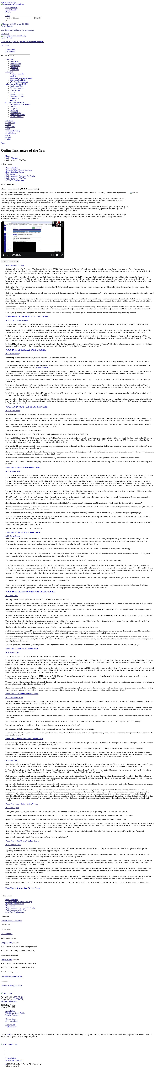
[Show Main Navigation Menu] (6, 20)
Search (37, 18)
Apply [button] (7, 16)
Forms (12, 92)
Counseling (14, 111)
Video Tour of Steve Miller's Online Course (21, 694)
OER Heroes (10, 174)
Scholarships (14, 98)
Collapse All (14, 261)
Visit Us (13, 100)
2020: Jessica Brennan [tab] (13, 536)
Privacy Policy (10, 1058)
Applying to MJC (16, 86)
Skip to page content (8, 2)
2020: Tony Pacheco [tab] (12, 471)
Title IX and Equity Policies (15, 1013)
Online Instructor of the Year (15, 178)
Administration (15, 64)
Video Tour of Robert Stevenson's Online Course (24, 739)
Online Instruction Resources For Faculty (20, 176)
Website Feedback (11, 1015)
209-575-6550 (19, 997)
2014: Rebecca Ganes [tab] (13, 845)
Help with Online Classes (14, 172)
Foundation (14, 68)
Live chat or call (6, 934)
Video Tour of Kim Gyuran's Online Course (22, 841)
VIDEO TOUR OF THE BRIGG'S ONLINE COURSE (26, 317)
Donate (8, 12)
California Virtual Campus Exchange (18, 170)
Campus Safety (15, 66)
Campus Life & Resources (14, 102)
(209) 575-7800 (6, 943)
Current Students (11, 8)
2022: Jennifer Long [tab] (12, 354)
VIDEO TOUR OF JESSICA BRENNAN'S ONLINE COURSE (30, 592)
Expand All (5, 261)
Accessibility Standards (13, 1060)
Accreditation (10, 1011)
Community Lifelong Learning (21, 78)
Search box (9, 18)
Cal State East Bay (41, 367)
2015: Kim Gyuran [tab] (12, 808)
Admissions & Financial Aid (15, 84)
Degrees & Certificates (18, 80)
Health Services (15, 113)
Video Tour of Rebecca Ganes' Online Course (22, 888)
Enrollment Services (17, 88)
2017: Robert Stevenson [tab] (14, 698)
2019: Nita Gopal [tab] (11, 596)
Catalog (13, 76)
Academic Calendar (17, 74)
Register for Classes (17, 96)
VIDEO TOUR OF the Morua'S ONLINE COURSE (25, 350)
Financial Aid (15, 90)
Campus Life (14, 109)
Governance (14, 70)
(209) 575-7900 (6, 960)
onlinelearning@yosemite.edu (11, 976)
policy (9, 1035)
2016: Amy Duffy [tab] (11, 760)
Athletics (13, 107)
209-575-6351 (18, 999)
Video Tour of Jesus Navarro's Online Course (22, 467)
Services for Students (17, 115)
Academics (9, 72)
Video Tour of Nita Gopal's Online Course (21, 649)
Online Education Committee (11, 921)
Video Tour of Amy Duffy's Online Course (21, 804)
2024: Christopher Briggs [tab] (14, 265)
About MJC (9, 60)
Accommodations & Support (20, 104)
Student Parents (11, 1027)
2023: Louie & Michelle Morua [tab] (16, 320)
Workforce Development (19, 82)
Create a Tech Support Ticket (11, 985)
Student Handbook (16, 117)
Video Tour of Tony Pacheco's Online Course (22, 532)
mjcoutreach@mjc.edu (9, 1001)
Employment (10, 1025)
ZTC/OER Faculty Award (14, 180)
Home (7, 156)
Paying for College (16, 94)
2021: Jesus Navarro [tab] (12, 411)
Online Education (11, 158)
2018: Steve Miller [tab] (12, 652)
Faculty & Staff (10, 10)
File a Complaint (11, 1021)
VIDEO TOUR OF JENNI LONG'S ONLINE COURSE (26, 407)
